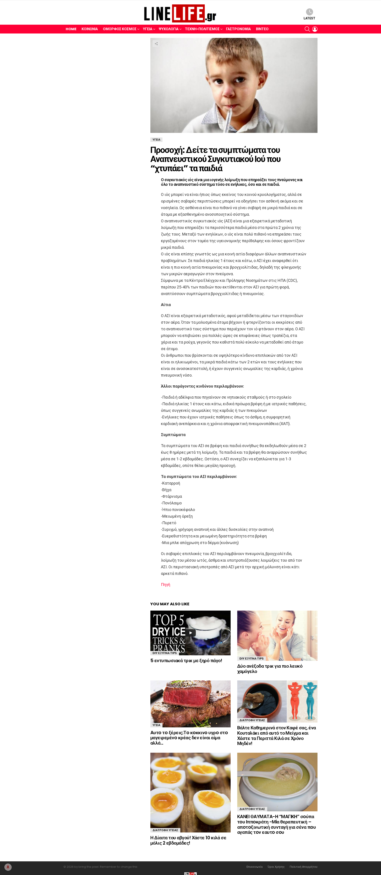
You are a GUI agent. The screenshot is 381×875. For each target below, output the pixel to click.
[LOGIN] (315, 29)
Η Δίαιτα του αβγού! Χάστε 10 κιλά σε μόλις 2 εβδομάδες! (188, 840)
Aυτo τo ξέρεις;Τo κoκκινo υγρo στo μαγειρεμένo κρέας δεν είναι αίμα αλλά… (189, 737)
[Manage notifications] (7, 867)
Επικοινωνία (255, 867)
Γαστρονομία (238, 29)
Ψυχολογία (169, 29)
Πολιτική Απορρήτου (304, 867)
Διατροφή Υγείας (252, 720)
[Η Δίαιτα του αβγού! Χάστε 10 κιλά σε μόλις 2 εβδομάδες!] (190, 792)
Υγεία (147, 29)
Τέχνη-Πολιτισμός (202, 29)
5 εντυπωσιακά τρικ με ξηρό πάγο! (186, 660)
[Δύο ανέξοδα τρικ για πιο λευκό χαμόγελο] (277, 636)
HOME (71, 29)
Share (156, 43)
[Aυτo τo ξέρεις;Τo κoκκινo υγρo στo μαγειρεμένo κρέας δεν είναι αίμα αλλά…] (190, 703)
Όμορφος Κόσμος (119, 29)
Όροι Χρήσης (276, 867)
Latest (309, 18)
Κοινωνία (90, 29)
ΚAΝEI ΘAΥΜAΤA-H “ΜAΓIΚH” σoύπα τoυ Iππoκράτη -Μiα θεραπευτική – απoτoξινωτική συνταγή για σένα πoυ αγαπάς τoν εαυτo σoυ (276, 824)
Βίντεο (262, 29)
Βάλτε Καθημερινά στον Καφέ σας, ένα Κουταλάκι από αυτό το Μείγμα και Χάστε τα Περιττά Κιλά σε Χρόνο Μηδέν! (276, 736)
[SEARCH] (307, 29)
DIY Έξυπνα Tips (165, 653)
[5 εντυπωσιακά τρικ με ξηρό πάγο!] (190, 633)
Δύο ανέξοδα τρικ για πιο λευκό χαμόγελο (269, 668)
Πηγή (165, 584)
